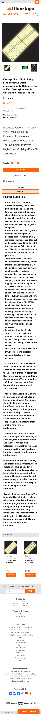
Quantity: (6, 163)
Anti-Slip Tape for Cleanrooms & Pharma (20, 630)
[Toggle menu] (3, 3)
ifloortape (9, 556)
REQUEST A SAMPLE (28, 712)
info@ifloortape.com (31, 13)
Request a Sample (20, 658)
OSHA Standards (21, 655)
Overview (20, 187)
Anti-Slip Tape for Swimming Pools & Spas (20, 635)
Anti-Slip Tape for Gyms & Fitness (20, 632)
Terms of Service (20, 648)
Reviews (20, 191)
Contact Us (20, 640)
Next (37, 42)
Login (17, 616)
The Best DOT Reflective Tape (21, 681)
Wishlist (20, 614)
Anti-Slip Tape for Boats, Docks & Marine (20, 627)
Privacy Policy (20, 650)
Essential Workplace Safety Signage (20, 678)
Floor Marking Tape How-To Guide (20, 671)
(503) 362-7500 (10, 14)
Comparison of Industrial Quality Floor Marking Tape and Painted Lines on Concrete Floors (20, 675)
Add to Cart (11, 574)
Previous (4, 42)
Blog (20, 660)
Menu (20, 637)
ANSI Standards (20, 653)
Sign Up (23, 616)
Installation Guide (20, 642)
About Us (20, 645)
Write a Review (8, 111)
